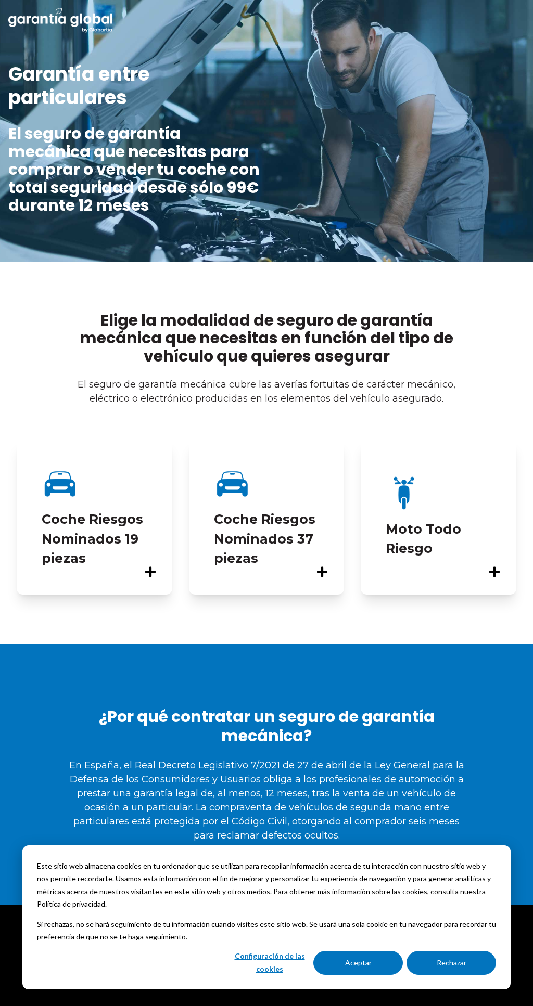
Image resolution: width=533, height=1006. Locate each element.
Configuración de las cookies (270, 962)
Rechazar (451, 962)
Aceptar (358, 962)
